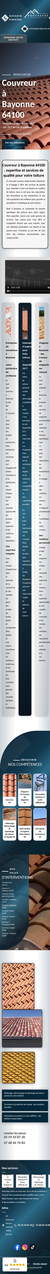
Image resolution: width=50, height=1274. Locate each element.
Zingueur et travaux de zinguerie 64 (8, 1181)
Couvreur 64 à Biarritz (7, 884)
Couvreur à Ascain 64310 (8, 918)
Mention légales (40, 1264)
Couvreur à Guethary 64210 (8, 889)
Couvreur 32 (23, 1191)
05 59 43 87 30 (14, 1137)
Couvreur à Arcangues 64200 (8, 923)
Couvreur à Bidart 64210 (8, 912)
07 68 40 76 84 (14, 1143)
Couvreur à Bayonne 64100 (9, 906)
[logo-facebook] (17, 1247)
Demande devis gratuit (13, 38)
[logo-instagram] (25, 1247)
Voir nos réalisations (14, 142)
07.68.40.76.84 (15, 20)
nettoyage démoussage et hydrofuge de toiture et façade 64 (38, 1181)
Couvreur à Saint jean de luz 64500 (8, 895)
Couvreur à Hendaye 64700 (9, 901)
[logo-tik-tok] (32, 1247)
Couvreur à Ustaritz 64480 (9, 935)
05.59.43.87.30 (15, 16)
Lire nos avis (15, 1269)
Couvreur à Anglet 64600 (8, 929)
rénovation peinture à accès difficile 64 (22, 1181)
